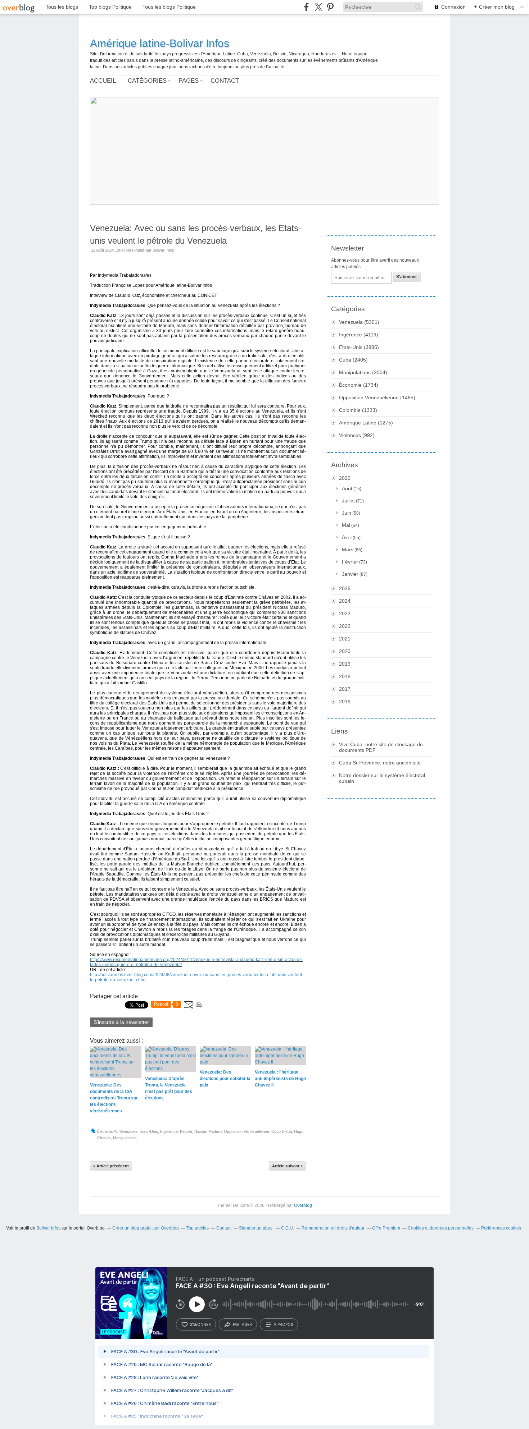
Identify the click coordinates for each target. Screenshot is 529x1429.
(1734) (358, 385)
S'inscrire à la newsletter (121, 1022)
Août (347, 488)
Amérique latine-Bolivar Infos (159, 43)
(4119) (358, 334)
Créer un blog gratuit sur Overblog (145, 1228)
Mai (346, 525)
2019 (345, 664)
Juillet (348, 501)
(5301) (359, 322)
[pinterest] (330, 7)
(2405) (353, 360)
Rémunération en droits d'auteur (333, 1228)
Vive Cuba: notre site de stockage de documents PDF (381, 747)
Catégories (147, 80)
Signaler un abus (256, 1228)
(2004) (363, 372)
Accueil (103, 80)
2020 (345, 651)
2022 (345, 626)
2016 (345, 701)
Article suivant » (287, 1166)
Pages (188, 80)
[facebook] (306, 7)
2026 (345, 478)
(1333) (358, 410)
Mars (347, 549)
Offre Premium (386, 1228)
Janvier (350, 574)
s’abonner (200, 1324)
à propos (283, 1324)
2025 (345, 588)
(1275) (366, 423)
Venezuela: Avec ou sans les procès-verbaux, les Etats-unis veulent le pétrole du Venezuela (195, 234)
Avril (347, 537)
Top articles (197, 1228)
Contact (225, 80)
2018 (345, 676)
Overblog (303, 1205)
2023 (345, 613)
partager (242, 1324)
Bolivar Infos (48, 1228)
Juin (346, 513)
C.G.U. (287, 1228)
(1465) (377, 397)
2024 (345, 601)
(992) (357, 435)
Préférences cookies (501, 1228)
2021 (345, 639)
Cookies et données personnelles (441, 1228)
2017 (345, 689)
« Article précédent (111, 1166)
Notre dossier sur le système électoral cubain (382, 778)
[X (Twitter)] (318, 7)
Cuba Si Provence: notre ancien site (380, 763)
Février (350, 562)
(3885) (359, 347)
